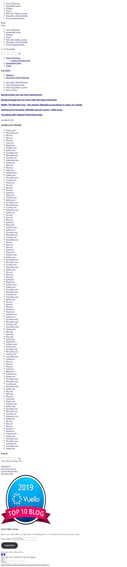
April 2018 (10, 339)
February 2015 (11, 433)
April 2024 (10, 170)
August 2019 (10, 299)
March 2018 (10, 341)
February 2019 (11, 314)
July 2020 (9, 272)
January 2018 (11, 346)
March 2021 (10, 252)
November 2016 (12, 381)
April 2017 (10, 369)
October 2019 (11, 294)
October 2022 (11, 207)
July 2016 (9, 391)
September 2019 (12, 296)
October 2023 (11, 180)
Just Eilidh (11, 49)
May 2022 (9, 219)
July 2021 (9, 242)
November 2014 (12, 441)
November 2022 (12, 204)
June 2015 (9, 423)
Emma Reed (5, 466)
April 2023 (10, 192)
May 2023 (9, 190)
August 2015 (10, 418)
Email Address (7, 539)
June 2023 (9, 187)
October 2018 (11, 324)
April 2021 (10, 249)
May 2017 (9, 366)
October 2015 (11, 413)
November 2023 (12, 177)
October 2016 (11, 383)
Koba (33, 557)
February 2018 (11, 344)
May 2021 (9, 247)
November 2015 (12, 411)
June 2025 (9, 137)
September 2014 (12, 446)
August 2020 (10, 269)
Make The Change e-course (16, 13)
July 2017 (9, 361)
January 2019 (11, 316)
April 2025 (10, 142)
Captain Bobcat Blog (9, 471)
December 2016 (12, 378)
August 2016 (10, 388)
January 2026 (11, 130)
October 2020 (11, 264)
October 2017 (11, 354)
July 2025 (9, 135)
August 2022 (10, 212)
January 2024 (11, 175)
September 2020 (12, 267)
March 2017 (10, 371)
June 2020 (9, 274)
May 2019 (9, 306)
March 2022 (10, 224)
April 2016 (10, 398)
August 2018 (10, 329)
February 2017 (11, 373)
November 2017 (12, 351)
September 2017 (12, 356)
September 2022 (12, 209)
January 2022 (10, 229)
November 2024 (12, 155)
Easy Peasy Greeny (8, 468)
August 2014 (10, 448)
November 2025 (12, 132)
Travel (8, 10)
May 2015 (9, 426)
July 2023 (9, 185)
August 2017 (10, 359)
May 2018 (9, 336)
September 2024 (12, 160)
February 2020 (11, 284)
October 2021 (11, 237)
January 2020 (11, 286)
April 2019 (10, 309)
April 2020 (10, 279)
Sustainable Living (13, 5)
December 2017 (12, 349)
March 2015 (10, 431)
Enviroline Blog (7, 473)
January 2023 (10, 199)
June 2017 (9, 364)
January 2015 (10, 436)
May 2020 (9, 277)
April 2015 (10, 428)
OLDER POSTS (7, 120)
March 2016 (10, 401)
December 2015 (12, 408)
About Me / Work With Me (17, 15)
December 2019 (12, 289)
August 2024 (10, 162)
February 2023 (11, 197)
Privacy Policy (11, 89)
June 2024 (9, 165)
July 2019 (9, 301)
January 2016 (11, 406)
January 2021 (10, 257)
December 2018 (12, 319)
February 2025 (11, 147)
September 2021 (12, 239)
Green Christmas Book (15, 18)
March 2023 (10, 195)
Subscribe (9, 545)
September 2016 (12, 386)
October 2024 (11, 157)
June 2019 (9, 304)
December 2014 (12, 438)
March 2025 (10, 145)
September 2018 (12, 326)
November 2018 (12, 321)
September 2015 (12, 416)
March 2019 (10, 311)
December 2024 (12, 152)
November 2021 (12, 234)
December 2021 (12, 232)
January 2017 (10, 376)
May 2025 (9, 140)
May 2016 (9, 396)
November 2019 (12, 291)
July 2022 (9, 214)
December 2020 (12, 259)
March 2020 (10, 282)
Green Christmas (13, 3)
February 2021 (11, 254)
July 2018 (9, 331)
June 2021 (9, 244)
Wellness (9, 8)
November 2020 (12, 262)
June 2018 (9, 334)
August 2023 (10, 182)
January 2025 (11, 150)
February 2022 (11, 227)
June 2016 (9, 393)
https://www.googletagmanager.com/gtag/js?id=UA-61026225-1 (25, 565)
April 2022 (10, 222)
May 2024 (9, 167)
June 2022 (9, 217)
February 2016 (11, 403)
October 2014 (11, 443)
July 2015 (9, 421)
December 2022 (12, 202)
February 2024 (11, 172)
